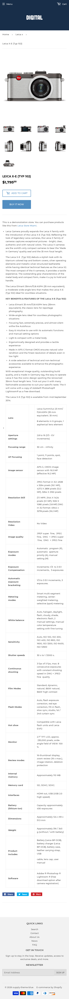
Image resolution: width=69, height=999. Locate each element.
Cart (64, 4)
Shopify (58, 987)
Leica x (19, 34)
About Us (34, 937)
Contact (34, 933)
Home (5, 34)
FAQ (34, 944)
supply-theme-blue (23, 987)
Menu (9, 4)
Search (34, 929)
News (34, 941)
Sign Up (60, 972)
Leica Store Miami (27, 225)
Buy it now (16, 204)
